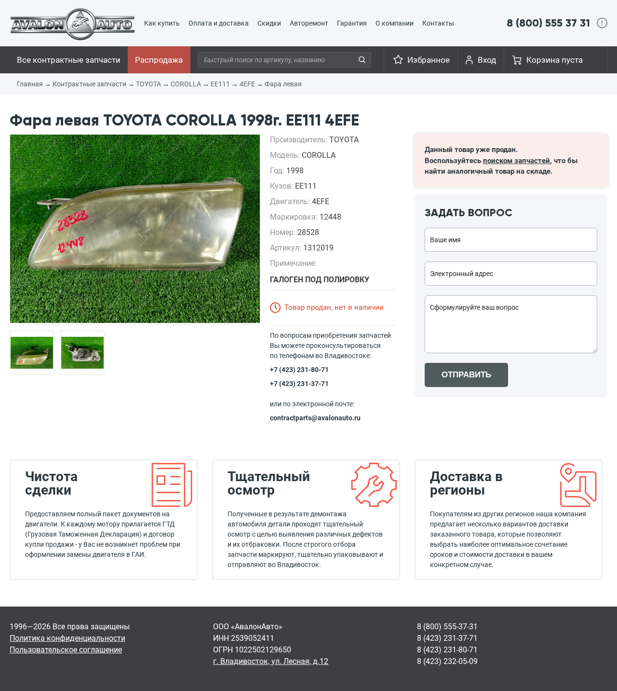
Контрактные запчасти (89, 84)
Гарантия (352, 23)
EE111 (220, 84)
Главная (30, 84)
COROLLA (186, 84)
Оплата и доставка (218, 23)
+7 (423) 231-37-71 (299, 383)
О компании (395, 23)
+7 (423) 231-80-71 (299, 369)
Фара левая (283, 84)
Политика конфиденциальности (67, 638)
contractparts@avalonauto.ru (315, 418)
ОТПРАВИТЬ (466, 374)
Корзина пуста (554, 60)
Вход (487, 60)
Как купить (162, 23)
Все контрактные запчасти (69, 60)
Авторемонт (309, 23)
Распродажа (159, 60)
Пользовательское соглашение (66, 649)
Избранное (428, 60)
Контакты (438, 23)
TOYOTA (148, 84)
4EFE (247, 84)
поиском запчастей (516, 160)
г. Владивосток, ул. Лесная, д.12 (270, 661)
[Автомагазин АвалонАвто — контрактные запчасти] (72, 24)
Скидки (269, 23)
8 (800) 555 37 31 (548, 22)
